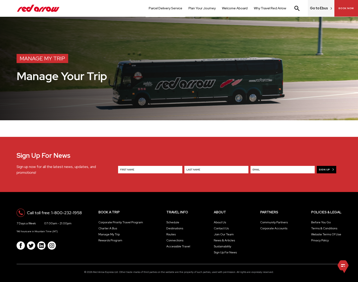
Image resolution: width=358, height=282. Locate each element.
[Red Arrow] (38, 8)
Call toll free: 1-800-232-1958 (54, 212)
